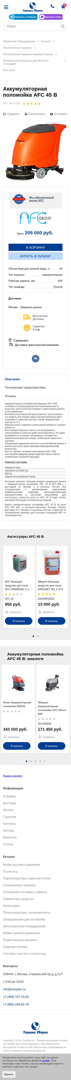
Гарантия (9, 816)
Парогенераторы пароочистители (26, 878)
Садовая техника (15, 946)
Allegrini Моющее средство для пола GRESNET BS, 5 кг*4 (50, 585)
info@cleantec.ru (14, 989)
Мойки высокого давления (21, 864)
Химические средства (18, 899)
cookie (46, 1060)
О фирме (9, 796)
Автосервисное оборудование (24, 926)
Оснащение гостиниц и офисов (25, 892)
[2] (28, 104)
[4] (35, 104)
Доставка (9, 803)
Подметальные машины (20, 940)
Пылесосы (10, 871)
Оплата (8, 810)
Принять (9, 1074)
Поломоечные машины (19, 885)
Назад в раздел (12, 775)
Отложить (60, 113)
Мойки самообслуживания (21, 933)
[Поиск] (63, 26)
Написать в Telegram (25, 17)
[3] (31, 104)
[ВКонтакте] (35, 358)
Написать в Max (53, 17)
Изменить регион (31, 307)
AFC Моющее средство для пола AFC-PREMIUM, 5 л (17, 585)
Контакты (9, 823)
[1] (24, 104)
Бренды (8, 830)
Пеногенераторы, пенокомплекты (27, 912)
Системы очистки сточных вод (24, 953)
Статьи (8, 844)
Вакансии (9, 837)
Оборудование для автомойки (24, 919)
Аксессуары (11, 905)
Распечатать (37, 113)
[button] (33, 636)
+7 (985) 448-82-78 (16, 1004)
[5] (39, 104)
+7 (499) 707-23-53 (16, 997)
